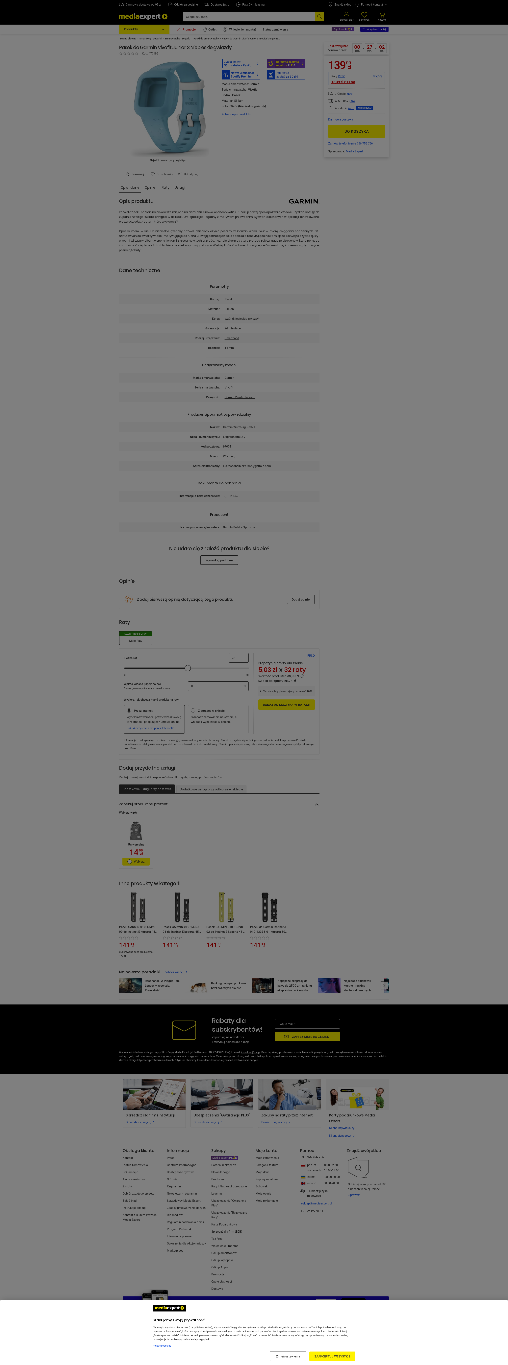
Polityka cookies (162, 1345)
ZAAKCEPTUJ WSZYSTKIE (332, 1356)
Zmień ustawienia (288, 1356)
